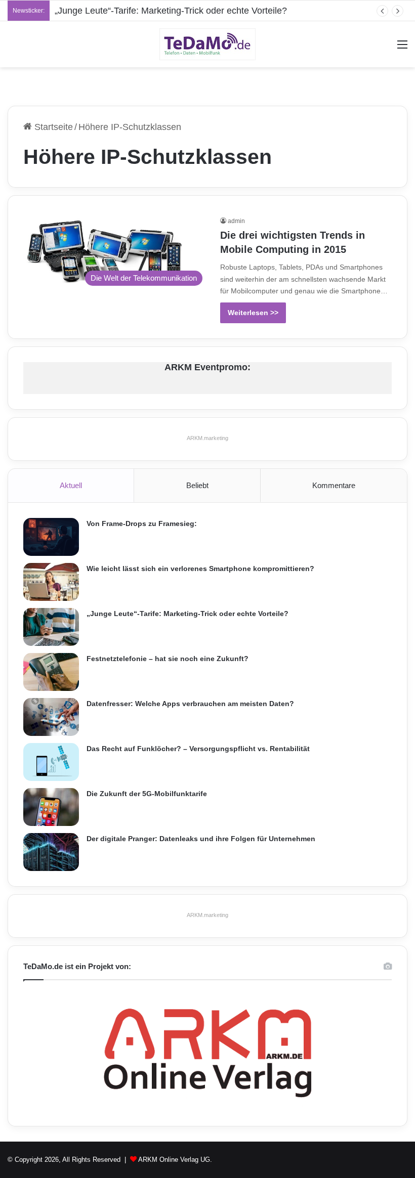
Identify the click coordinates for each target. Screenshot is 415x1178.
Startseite (52, 127)
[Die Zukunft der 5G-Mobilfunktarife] (51, 807)
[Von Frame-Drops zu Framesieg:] (51, 537)
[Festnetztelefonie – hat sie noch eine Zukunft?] (51, 672)
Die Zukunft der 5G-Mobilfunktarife (147, 794)
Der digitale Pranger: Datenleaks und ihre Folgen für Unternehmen (201, 839)
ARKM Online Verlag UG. (175, 1159)
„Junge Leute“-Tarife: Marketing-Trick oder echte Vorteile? (171, 11)
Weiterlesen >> (253, 313)
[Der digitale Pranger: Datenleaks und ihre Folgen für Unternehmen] (51, 852)
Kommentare (333, 485)
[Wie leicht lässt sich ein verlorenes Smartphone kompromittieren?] (51, 582)
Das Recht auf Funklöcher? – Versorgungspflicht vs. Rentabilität (198, 749)
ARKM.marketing (207, 438)
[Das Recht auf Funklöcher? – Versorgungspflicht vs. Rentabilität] (51, 762)
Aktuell (71, 485)
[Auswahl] (402, 48)
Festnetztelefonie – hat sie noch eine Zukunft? (167, 659)
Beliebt (197, 485)
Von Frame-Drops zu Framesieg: (142, 523)
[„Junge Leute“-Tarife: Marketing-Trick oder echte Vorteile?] (51, 627)
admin (236, 221)
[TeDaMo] (207, 44)
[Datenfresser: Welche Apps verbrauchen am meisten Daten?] (51, 717)
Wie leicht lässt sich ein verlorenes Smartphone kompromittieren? (200, 568)
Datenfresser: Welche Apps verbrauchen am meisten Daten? (190, 704)
